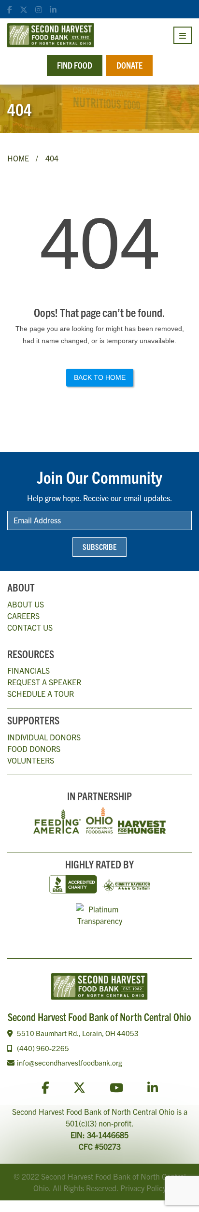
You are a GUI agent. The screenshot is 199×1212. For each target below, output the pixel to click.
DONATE (129, 65)
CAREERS (23, 615)
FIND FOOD (74, 65)
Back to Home (100, 377)
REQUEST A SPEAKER (44, 682)
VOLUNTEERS (30, 760)
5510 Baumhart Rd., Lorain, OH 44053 (78, 1033)
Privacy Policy (143, 1188)
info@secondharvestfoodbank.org (69, 1062)
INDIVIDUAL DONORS (44, 737)
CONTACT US (30, 627)
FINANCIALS (28, 670)
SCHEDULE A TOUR (40, 693)
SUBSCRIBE (99, 546)
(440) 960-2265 (43, 1048)
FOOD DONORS (33, 748)
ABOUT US (25, 604)
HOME (18, 158)
